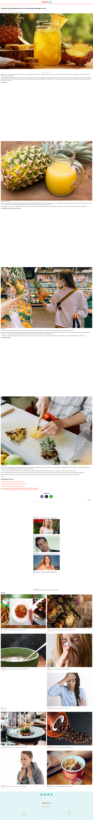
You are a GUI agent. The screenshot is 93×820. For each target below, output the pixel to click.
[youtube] (52, 794)
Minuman (36, 488)
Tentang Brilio (24, 814)
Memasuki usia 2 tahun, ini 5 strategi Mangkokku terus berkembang (60, 786)
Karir (69, 814)
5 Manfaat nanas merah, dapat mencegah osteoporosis (13, 486)
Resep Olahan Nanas (21, 488)
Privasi (24, 815)
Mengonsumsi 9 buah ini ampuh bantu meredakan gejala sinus (59, 669)
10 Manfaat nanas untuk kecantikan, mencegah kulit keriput (14, 483)
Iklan (24, 811)
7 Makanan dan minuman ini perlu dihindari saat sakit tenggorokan (14, 786)
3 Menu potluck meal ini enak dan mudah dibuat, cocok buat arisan (13, 629)
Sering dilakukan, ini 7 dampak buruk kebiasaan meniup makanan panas (14, 669)
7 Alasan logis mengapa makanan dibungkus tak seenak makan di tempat (61, 629)
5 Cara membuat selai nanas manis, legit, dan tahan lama (13, 481)
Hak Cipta (69, 811)
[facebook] (41, 794)
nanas (26, 77)
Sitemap (69, 815)
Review (2, 707)
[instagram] (45, 794)
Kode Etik (69, 812)
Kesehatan (30, 488)
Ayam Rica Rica (4, 708)
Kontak (24, 812)
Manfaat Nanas (7, 488)
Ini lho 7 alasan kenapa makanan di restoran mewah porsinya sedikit (14, 747)
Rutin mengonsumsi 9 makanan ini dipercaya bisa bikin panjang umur (60, 747)
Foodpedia (5, 5)
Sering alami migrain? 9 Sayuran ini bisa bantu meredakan (58, 708)
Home (2, 5)
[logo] (46, 800)
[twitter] (48, 794)
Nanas (7, 74)
